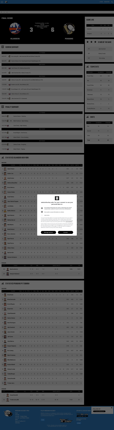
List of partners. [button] (69, 221)
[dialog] (57, 215)
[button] (57, 215)
